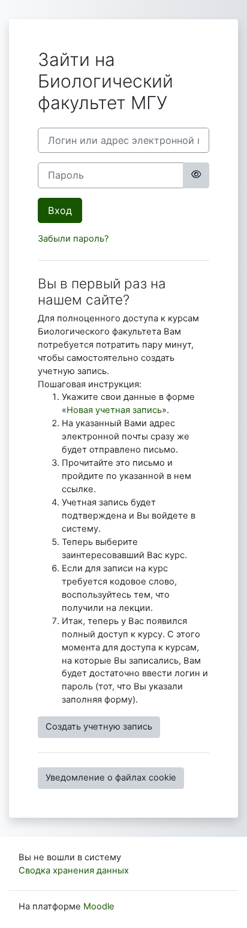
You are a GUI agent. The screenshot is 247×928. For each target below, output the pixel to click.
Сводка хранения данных (74, 870)
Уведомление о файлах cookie (111, 777)
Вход (60, 210)
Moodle (99, 906)
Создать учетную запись (99, 726)
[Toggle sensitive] (196, 175)
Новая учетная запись (114, 410)
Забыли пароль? (73, 238)
